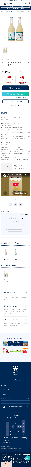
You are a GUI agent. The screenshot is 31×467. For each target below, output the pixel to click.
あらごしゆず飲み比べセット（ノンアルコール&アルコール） (6, 280)
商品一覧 (9, 11)
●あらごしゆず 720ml (18, 168)
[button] (6, 464)
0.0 (21, 218)
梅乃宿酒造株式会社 (5, 446)
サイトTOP (3, 11)
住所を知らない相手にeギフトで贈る (15, 94)
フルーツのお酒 (5, 59)
